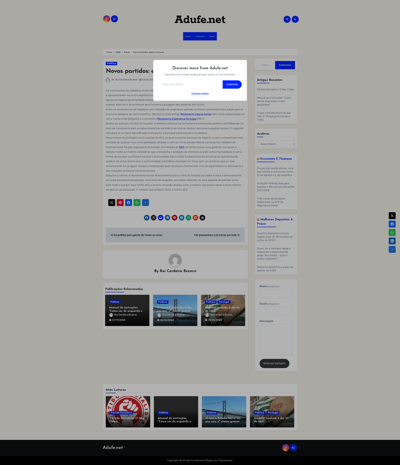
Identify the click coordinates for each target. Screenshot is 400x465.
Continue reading (200, 93)
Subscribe (232, 84)
